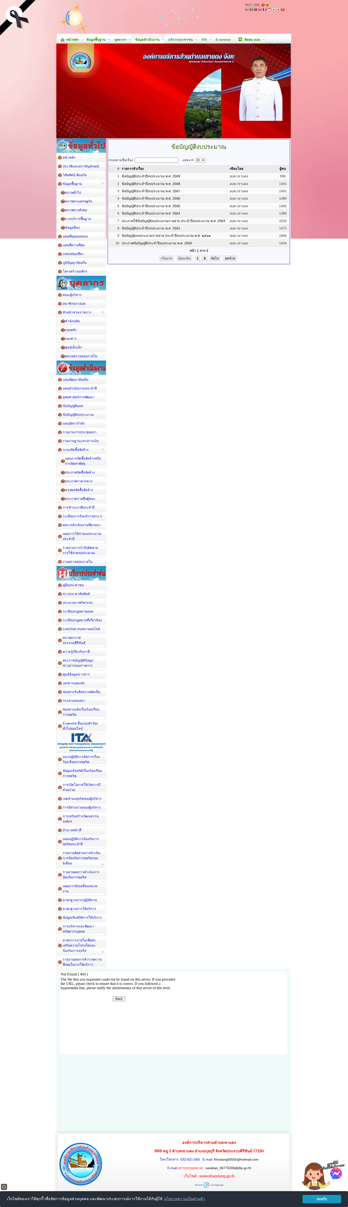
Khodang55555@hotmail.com (236, 1159)
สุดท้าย (230, 258)
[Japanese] (274, 10)
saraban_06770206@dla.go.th (228, 1168)
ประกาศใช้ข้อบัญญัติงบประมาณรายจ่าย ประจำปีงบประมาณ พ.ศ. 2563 (173, 221)
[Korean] (278, 10)
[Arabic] (251, 10)
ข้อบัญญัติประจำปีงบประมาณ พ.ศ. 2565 (151, 206)
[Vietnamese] (283, 10)
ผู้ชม (283, 168)
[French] (265, 10)
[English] (260, 10)
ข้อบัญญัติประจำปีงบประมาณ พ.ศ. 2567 (151, 191)
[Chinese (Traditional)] (256, 10)
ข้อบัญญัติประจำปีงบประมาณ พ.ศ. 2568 (151, 184)
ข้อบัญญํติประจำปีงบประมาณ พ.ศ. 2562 (151, 228)
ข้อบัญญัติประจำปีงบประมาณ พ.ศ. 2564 (151, 213)
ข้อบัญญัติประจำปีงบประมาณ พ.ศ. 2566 (151, 198)
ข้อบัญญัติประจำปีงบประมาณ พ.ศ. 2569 (151, 176)
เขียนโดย (236, 168)
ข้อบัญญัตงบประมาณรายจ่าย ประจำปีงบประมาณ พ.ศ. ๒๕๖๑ (166, 235)
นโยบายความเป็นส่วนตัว (184, 1199)
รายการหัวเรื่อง (133, 168)
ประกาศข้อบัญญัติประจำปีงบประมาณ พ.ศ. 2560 (157, 243)
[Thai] (247, 10)
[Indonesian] (269, 10)
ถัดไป (215, 258)
